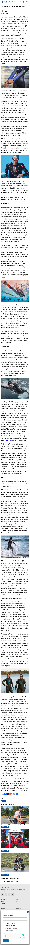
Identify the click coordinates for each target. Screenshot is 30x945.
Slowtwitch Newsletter (10, 925)
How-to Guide (18, 908)
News (2, 901)
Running (3, 908)
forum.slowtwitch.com (9, 881)
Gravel (2, 906)
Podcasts (18, 906)
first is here (16, 35)
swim (3, 800)
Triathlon (3, 903)
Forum (17, 901)
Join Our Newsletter (8, 915)
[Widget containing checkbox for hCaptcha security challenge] (14, 936)
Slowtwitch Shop (9, 930)
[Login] (23, 2)
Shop (17, 903)
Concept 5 (7, 440)
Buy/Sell (17, 905)
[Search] (20, 2)
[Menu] (27, 2)
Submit (6, 941)
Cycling (2, 905)
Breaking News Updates (11, 928)
